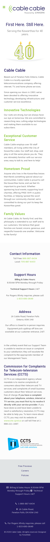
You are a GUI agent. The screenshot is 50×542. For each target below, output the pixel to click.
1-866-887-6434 (26, 503)
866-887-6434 (30, 258)
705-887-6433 (28, 261)
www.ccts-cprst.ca (12, 420)
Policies (25, 475)
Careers (25, 470)
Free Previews (25, 466)
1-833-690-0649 (25, 298)
